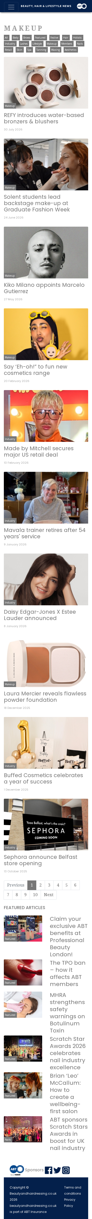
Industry (10, 43)
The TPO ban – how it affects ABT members (68, 973)
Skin (19, 50)
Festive (54, 37)
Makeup (51, 43)
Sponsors (34, 1170)
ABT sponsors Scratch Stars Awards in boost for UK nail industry (69, 1134)
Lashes (24, 43)
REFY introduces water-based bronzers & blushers (44, 118)
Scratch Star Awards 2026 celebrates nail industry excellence (68, 1053)
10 (35, 894)
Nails (80, 43)
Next (48, 894)
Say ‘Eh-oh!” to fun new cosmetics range (35, 369)
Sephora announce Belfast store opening (40, 860)
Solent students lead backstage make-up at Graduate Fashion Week (37, 203)
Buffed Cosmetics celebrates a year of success (43, 778)
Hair (65, 37)
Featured (40, 37)
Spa (29, 50)
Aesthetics (70, 50)
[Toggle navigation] (11, 7)
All (6, 37)
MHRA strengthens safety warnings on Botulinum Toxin (67, 1012)
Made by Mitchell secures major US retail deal (39, 451)
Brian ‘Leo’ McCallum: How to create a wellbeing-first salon (65, 1093)
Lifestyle (37, 43)
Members (66, 43)
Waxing (55, 50)
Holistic (77, 37)
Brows (26, 37)
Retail (8, 50)
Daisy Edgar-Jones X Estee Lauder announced (40, 615)
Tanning (41, 50)
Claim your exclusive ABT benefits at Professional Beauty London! (69, 936)
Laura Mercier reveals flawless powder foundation (45, 696)
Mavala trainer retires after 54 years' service (45, 533)
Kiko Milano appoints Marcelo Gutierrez (44, 288)
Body (15, 37)
